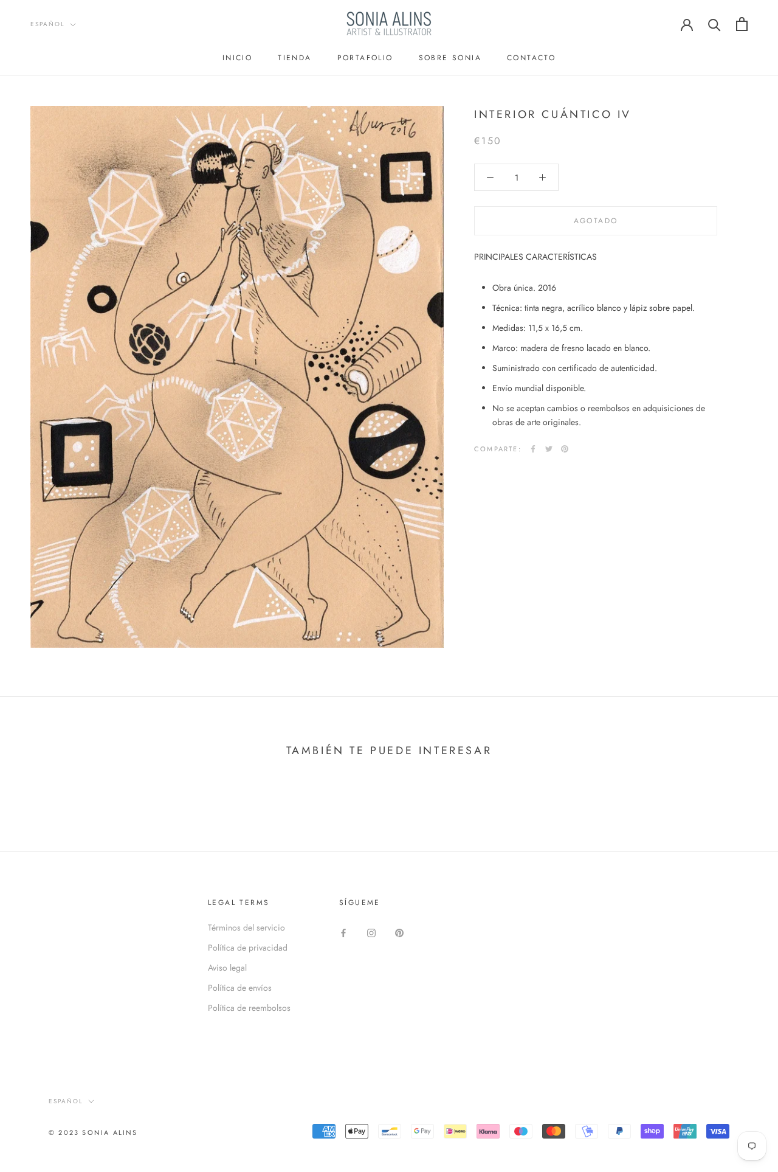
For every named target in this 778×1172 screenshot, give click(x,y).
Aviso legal (227, 968)
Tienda (294, 57)
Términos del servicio (246, 927)
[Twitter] (549, 449)
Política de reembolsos (249, 1008)
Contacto (531, 57)
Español (47, 24)
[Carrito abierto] (742, 24)
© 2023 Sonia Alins (93, 1132)
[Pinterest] (564, 449)
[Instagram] (371, 932)
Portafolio (365, 57)
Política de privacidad (247, 947)
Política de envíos (240, 988)
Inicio (237, 57)
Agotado (596, 220)
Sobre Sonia (450, 57)
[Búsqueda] (714, 24)
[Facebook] (533, 449)
